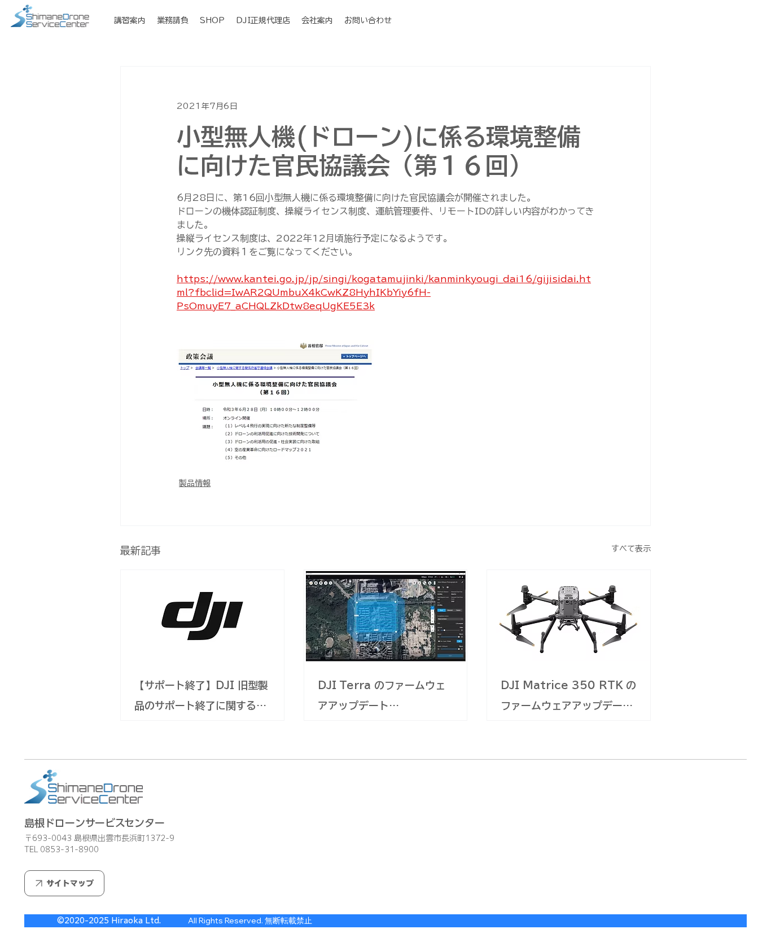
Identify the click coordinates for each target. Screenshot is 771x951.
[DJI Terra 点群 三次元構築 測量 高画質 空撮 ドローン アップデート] (385, 615)
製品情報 (195, 483)
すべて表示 (631, 549)
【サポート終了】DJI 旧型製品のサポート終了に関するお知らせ (201, 698)
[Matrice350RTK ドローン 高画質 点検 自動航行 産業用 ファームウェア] (568, 615)
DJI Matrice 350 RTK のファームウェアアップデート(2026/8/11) (568, 698)
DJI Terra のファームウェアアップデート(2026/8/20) (381, 698)
